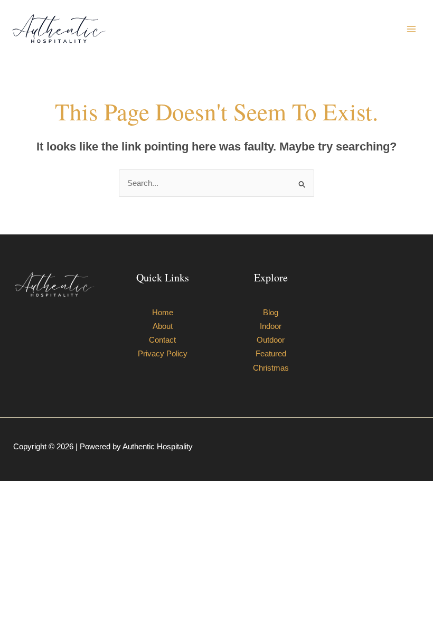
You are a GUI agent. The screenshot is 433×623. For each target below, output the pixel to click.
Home (162, 312)
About (163, 326)
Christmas (271, 368)
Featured (271, 354)
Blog (270, 312)
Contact (162, 340)
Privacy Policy (162, 354)
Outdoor (271, 340)
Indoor (270, 326)
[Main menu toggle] (411, 29)
